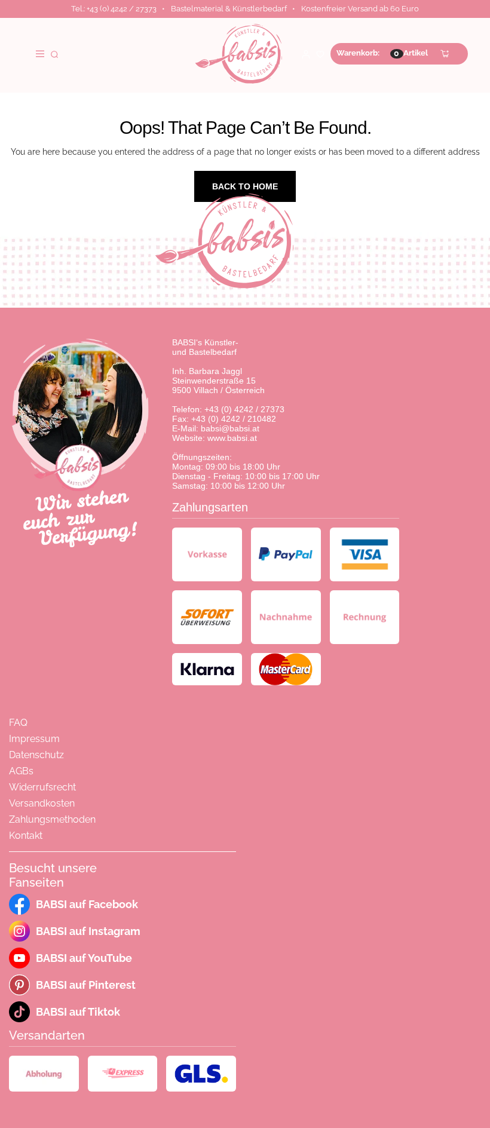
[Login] (306, 53)
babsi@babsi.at (230, 428)
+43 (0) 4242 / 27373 (244, 409)
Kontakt (25, 835)
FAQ (18, 722)
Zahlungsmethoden (52, 819)
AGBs (21, 771)
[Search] (54, 53)
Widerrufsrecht (42, 787)
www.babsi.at (232, 438)
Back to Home (245, 186)
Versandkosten (42, 803)
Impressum (34, 738)
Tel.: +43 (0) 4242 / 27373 (114, 8)
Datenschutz (36, 755)
